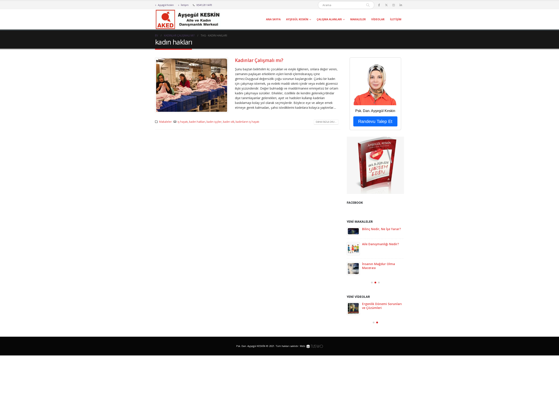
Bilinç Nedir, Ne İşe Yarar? (381, 229)
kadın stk (228, 122)
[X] (386, 5)
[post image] (191, 85)
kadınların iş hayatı (247, 122)
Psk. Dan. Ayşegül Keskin (375, 111)
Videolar (378, 19)
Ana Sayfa (273, 19)
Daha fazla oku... (326, 121)
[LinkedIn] (401, 5)
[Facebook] (379, 5)
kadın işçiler (214, 122)
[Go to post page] (353, 231)
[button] (372, 282)
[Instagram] (393, 5)
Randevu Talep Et (375, 121)
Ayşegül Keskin (165, 5)
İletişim (184, 5)
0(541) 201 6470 (204, 5)
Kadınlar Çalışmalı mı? (259, 60)
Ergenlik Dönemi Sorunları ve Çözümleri (382, 306)
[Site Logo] (188, 19)
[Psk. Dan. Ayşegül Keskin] (375, 83)
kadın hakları (197, 122)
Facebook (355, 202)
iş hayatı (183, 122)
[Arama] (368, 5)
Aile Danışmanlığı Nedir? (380, 244)
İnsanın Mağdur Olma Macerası (378, 266)
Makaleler (358, 19)
